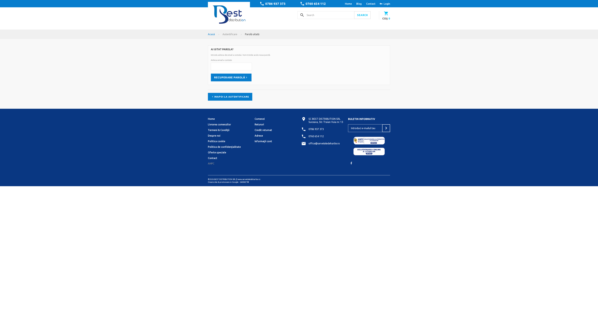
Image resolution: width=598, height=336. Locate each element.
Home (211, 118)
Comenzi (260, 118)
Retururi (259, 124)
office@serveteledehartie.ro (324, 143)
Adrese (259, 135)
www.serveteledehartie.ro (249, 179)
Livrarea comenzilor (219, 124)
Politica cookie (216, 141)
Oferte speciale (217, 152)
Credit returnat (263, 130)
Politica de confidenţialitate (224, 146)
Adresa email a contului (221, 60)
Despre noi (214, 135)
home (348, 3)
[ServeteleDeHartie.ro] (229, 13)
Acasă (211, 34)
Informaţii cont (263, 141)
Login (387, 3)
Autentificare (230, 34)
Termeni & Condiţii (218, 130)
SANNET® (244, 182)
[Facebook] (351, 163)
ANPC (211, 163)
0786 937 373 (275, 3)
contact (370, 3)
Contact (212, 158)
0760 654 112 (316, 3)
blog (359, 3)
